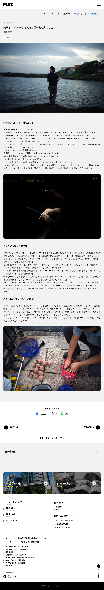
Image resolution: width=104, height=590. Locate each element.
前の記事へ (15, 427)
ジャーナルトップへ (55, 438)
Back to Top (99, 573)
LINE (66, 414)
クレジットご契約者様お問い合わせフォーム (25, 538)
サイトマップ (10, 566)
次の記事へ (89, 427)
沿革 (57, 509)
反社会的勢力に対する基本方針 (16, 549)
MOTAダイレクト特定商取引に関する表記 (20, 557)
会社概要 (59, 507)
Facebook (44, 414)
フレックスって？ (14, 503)
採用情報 (10, 515)
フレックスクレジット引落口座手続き (22, 542)
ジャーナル (11, 521)
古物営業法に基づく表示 (14, 555)
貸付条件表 (9, 552)
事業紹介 (11, 509)
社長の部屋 (8, 23)
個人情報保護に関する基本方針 (16, 547)
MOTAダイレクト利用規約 (15, 560)
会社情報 (59, 503)
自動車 (7, 38)
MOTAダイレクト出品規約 (15, 563)
